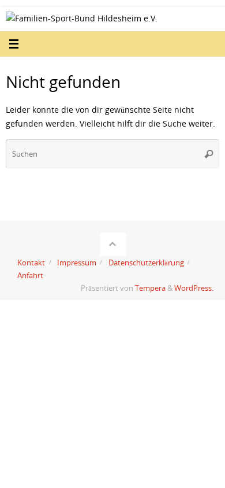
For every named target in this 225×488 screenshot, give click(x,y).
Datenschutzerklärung (146, 262)
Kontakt (31, 262)
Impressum (76, 262)
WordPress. (193, 288)
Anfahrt (30, 275)
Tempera (150, 288)
